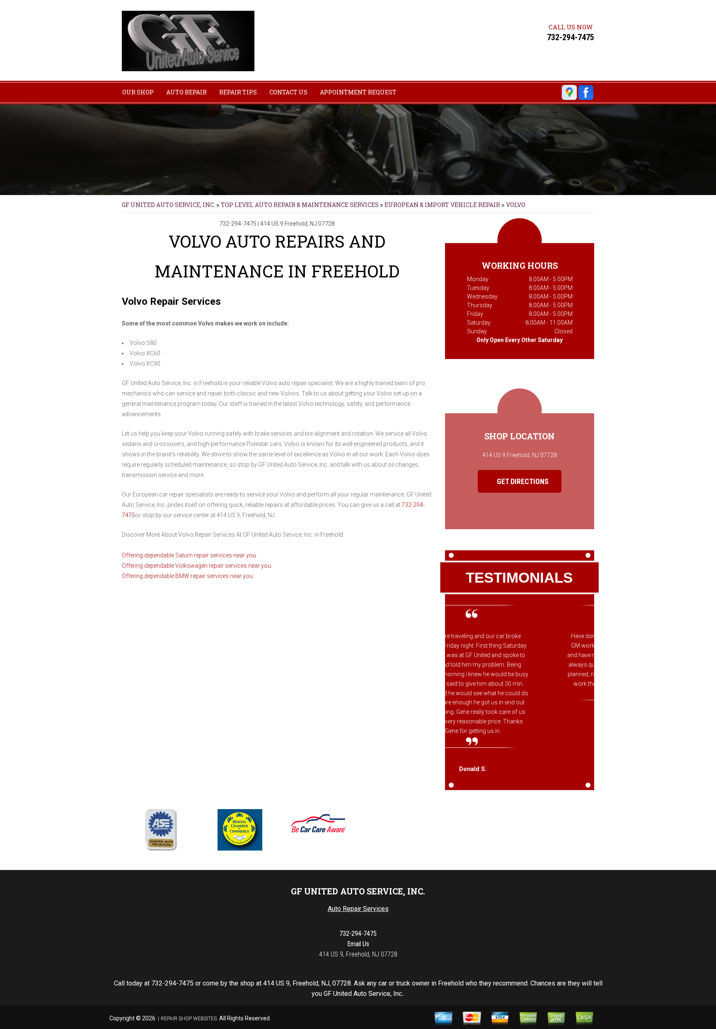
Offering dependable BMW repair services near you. (188, 576)
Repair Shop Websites (189, 1019)
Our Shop (138, 92)
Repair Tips (238, 92)
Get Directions (522, 481)
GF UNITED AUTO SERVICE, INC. (168, 205)
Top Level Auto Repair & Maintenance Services (300, 205)
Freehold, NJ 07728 (310, 223)
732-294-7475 (570, 37)
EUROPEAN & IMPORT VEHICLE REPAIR (442, 205)
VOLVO (515, 205)
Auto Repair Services (358, 909)
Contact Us (288, 92)
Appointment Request (358, 92)
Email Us (358, 944)
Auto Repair (186, 92)
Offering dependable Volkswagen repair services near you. (197, 565)
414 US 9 (271, 223)
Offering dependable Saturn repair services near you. (189, 555)
